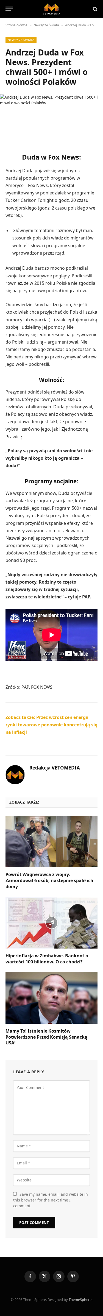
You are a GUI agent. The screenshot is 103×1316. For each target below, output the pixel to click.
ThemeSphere (80, 1299)
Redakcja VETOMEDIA (54, 768)
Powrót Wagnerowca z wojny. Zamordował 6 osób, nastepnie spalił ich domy (49, 880)
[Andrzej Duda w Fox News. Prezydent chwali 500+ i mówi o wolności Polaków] (51, 118)
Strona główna (16, 25)
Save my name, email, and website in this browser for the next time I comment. (50, 1200)
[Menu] (9, 9)
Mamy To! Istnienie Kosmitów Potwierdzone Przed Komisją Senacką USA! (46, 1037)
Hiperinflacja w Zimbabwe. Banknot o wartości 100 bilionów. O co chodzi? (46, 959)
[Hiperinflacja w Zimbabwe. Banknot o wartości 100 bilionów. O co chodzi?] (51, 923)
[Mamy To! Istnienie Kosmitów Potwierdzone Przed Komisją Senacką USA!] (51, 998)
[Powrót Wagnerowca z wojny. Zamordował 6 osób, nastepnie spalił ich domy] (51, 841)
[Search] (95, 9)
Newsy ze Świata (46, 25)
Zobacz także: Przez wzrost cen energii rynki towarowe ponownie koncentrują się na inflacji (51, 724)
